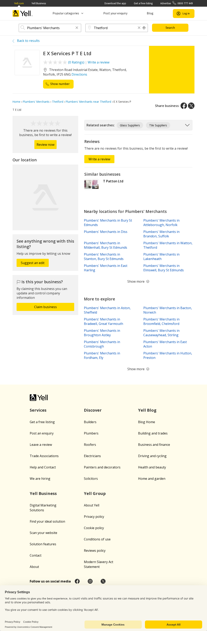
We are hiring (40, 478)
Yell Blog (147, 410)
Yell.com (19, 3)
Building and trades (153, 433)
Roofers (90, 444)
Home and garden (151, 478)
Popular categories (66, 13)
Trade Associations (44, 456)
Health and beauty (152, 467)
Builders (90, 422)
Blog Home (146, 422)
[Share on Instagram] (90, 581)
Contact (35, 555)
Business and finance (154, 444)
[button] (76, 28)
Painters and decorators (102, 467)
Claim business (45, 307)
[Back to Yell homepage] (23, 13)
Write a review (98, 62)
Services (38, 410)
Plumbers (91, 433)
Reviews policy (95, 550)
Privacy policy (94, 516)
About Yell (91, 505)
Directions (79, 74)
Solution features (43, 544)
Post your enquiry (115, 13)
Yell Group (95, 493)
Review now (45, 144)
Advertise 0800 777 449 (176, 3)
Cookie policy (94, 528)
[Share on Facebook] (184, 106)
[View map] (45, 197)
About (34, 566)
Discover (93, 410)
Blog (150, 13)
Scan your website (43, 533)
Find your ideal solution (47, 521)
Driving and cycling (152, 456)
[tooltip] (144, 28)
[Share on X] (191, 106)
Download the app (115, 3)
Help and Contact (43, 467)
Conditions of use (97, 539)
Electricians (92, 456)
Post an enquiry (42, 433)
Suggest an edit (32, 263)
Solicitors (91, 478)
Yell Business (39, 3)
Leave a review (41, 444)
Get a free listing (143, 3)
